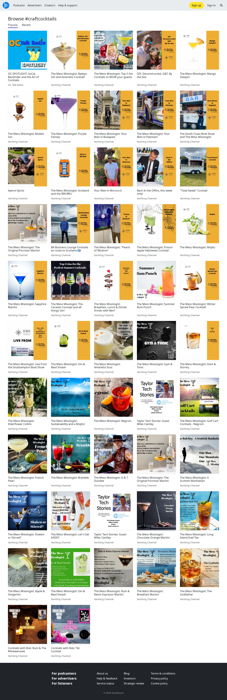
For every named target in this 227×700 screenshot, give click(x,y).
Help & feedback (107, 678)
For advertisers (64, 678)
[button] (221, 5)
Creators (49, 5)
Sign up (196, 5)
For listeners (62, 683)
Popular (13, 25)
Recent (26, 25)
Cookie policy (159, 683)
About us (102, 673)
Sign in (211, 5)
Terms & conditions (163, 673)
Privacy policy (159, 678)
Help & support (67, 5)
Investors (130, 678)
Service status (105, 683)
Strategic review (134, 683)
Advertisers (34, 5)
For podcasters (64, 673)
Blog (126, 673)
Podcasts (19, 5)
